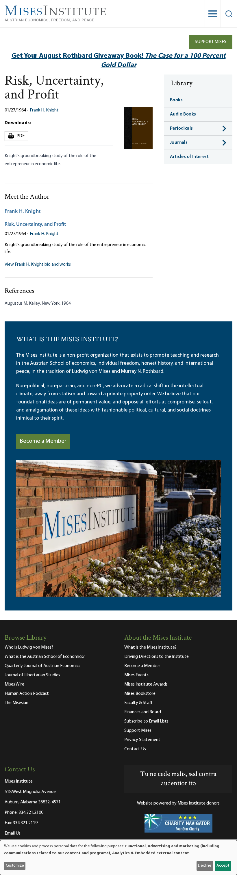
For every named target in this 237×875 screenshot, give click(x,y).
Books (176, 100)
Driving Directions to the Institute (156, 656)
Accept (222, 865)
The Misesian (16, 703)
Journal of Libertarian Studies (32, 675)
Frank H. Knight (44, 110)
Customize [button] (15, 865)
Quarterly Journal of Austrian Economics (42, 666)
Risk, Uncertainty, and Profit (35, 224)
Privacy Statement (142, 740)
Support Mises (210, 42)
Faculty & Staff (138, 703)
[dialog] (118, 857)
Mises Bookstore (139, 693)
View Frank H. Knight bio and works (38, 264)
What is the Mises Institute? (150, 647)
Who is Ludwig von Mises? (29, 647)
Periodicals (181, 128)
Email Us (13, 833)
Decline (204, 865)
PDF (17, 136)
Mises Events (136, 675)
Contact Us (135, 749)
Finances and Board (142, 712)
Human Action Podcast (27, 693)
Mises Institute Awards (146, 684)
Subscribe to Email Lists (146, 721)
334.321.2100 (30, 812)
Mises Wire (14, 684)
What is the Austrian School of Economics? (45, 656)
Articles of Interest (189, 156)
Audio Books (183, 114)
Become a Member (43, 441)
